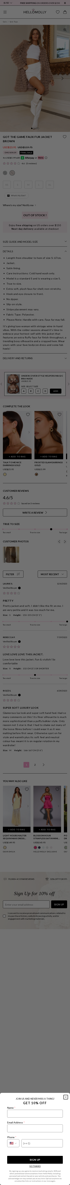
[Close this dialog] (66, 1097)
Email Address (16, 1122)
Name (11, 1107)
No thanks (35, 1166)
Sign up (35, 1159)
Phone (11, 1137)
